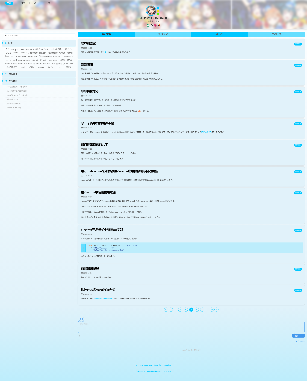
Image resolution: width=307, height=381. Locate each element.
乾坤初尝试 (88, 43)
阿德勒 (68, 67)
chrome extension (67, 56)
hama (29, 56)
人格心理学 (33, 53)
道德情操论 (53, 53)
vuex (50, 60)
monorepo (26, 60)
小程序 (23, 56)
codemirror (56, 56)
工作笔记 (163, 34)
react (22, 53)
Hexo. (148, 371)
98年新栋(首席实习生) (14, 108)
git (37, 60)
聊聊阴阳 (87, 65)
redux (55, 60)
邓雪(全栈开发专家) (13, 99)
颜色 (25, 63)
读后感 (219, 34)
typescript (59, 63)
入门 (7, 49)
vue (22, 49)
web (44, 63)
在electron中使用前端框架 (98, 192)
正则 (71, 63)
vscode (20, 63)
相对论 (31, 67)
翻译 (37, 49)
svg (34, 63)
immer (49, 56)
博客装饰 (43, 53)
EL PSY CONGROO (153, 17)
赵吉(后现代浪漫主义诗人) (15, 103)
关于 (50, 2)
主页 (9, 3)
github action (17, 60)
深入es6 (44, 49)
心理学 (8, 53)
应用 (60, 49)
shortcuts (39, 63)
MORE (297, 44)
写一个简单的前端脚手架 (97, 123)
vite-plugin (51, 67)
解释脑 (70, 53)
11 (197, 310)
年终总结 (62, 60)
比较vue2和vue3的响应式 (98, 290)
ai (26, 53)
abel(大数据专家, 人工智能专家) (17, 91)
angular (14, 56)
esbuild (23, 67)
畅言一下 (298, 336)
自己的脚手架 (206, 132)
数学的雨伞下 (12, 67)
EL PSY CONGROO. (146, 365)
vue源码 (53, 49)
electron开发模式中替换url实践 (102, 230)
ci (10, 60)
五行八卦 (43, 60)
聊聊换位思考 (90, 91)
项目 (36, 2)
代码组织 (62, 53)
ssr (32, 56)
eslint (30, 63)
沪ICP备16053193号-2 (162, 365)
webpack (15, 49)
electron (16, 53)
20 (212, 310)
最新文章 (106, 34)
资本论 (8, 56)
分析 (65, 49)
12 (202, 310)
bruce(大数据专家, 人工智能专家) (17, 95)
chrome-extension (11, 63)
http (33, 60)
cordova (41, 67)
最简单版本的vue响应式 (103, 298)
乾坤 (104, 52)
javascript (30, 49)
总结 (40, 56)
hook (53, 63)
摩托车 (69, 60)
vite (7, 60)
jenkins (65, 63)
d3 (19, 56)
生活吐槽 (276, 34)
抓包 (48, 63)
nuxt (36, 56)
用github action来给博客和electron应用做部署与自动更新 (119, 171)
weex (60, 67)
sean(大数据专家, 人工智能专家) (17, 87)
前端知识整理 (90, 268)
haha (70, 49)
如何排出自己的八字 (94, 144)
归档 (23, 2)
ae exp (44, 56)
